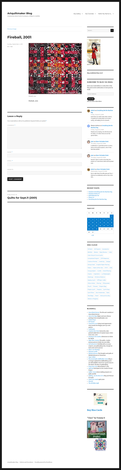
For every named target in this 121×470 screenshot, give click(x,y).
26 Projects (97, 249)
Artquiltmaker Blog (19, 13)
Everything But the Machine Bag (97, 199)
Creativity (101, 261)
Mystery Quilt (91, 280)
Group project (92, 270)
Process (95, 286)
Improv (90, 274)
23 (89, 229)
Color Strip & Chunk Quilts (95, 255)
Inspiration (97, 274)
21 (108, 225)
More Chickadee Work (102, 141)
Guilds (99, 270)
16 (89, 225)
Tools (107, 292)
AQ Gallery (77, 14)
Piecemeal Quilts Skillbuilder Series (98, 359)
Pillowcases (106, 283)
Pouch (89, 286)
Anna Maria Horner (93, 312)
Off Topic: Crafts (101, 280)
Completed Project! (93, 258)
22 (111, 225)
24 (93, 229)
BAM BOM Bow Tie (93, 195)
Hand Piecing (107, 270)
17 (92, 225)
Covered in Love (92, 323)
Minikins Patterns (100, 277)
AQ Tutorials (89, 14)
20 (104, 225)
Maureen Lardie (92, 351)
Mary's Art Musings (94, 349)
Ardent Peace (92, 320)
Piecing (99, 283)
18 (96, 225)
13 (104, 222)
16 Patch (90, 249)
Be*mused (91, 321)
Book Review (103, 252)
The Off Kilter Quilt (93, 383)
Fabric (89, 267)
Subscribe (91, 99)
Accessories (105, 249)
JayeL (92, 141)
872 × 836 (10, 46)
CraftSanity (91, 329)
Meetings (90, 277)
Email (10, 161)
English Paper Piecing (102, 264)
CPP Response (105, 258)
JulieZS (93, 110)
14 (108, 222)
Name (9, 152)
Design (108, 261)
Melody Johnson (93, 353)
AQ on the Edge (92, 316)
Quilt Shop (106, 289)
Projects (99, 289)
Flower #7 (91, 197)
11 (96, 222)
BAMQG (90, 252)
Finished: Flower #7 (94, 193)
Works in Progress (93, 298)
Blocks (96, 252)
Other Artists (91, 283)
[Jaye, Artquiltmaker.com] (100, 52)
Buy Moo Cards (94, 410)
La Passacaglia (106, 274)
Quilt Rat (90, 368)
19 (100, 225)
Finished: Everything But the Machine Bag (100, 192)
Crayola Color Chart (93, 331)
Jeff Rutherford (92, 344)
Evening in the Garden (94, 336)
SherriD (90, 381)
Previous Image (11, 29)
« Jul (92, 235)
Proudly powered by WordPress (43, 462)
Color (110, 252)
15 (111, 222)
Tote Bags (90, 295)
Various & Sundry (105, 295)
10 (92, 222)
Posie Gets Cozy (92, 366)
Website (10, 169)
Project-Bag (102, 286)
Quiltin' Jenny (92, 372)
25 (96, 229)
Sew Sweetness (100, 292)
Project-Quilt (91, 289)
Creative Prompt (92, 261)
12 (100, 222)
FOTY (106, 267)
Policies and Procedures (26, 462)
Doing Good (91, 264)
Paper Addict (92, 357)
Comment (11, 125)
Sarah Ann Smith (93, 379)
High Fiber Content (93, 340)
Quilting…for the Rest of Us (96, 375)
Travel (96, 295)
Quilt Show (91, 292)
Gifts (111, 267)
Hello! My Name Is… (105, 14)
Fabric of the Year (98, 267)
